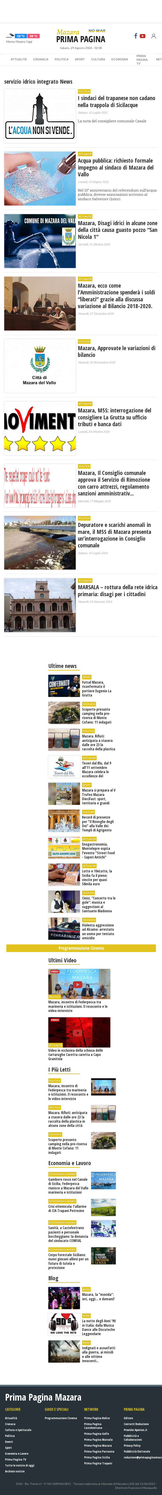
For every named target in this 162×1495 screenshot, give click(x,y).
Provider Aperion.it (135, 1430)
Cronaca (40, 59)
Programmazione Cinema (61, 1418)
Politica (62, 59)
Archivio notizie (14, 1471)
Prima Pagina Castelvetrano (93, 1426)
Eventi (9, 1442)
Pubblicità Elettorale (137, 1451)
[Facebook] (136, 36)
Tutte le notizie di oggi (19, 1465)
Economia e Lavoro (16, 1453)
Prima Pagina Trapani (98, 1463)
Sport (80, 59)
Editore (128, 1418)
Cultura (98, 59)
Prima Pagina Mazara (98, 1445)
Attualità (19, 59)
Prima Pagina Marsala (98, 1440)
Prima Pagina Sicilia (97, 1457)
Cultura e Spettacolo (18, 1430)
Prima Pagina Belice (97, 1418)
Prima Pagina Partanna (99, 1451)
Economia (119, 59)
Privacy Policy (132, 1445)
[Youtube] (142, 36)
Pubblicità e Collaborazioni (133, 1438)
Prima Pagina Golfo (96, 1434)
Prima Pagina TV (15, 1459)
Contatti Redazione (136, 1424)
